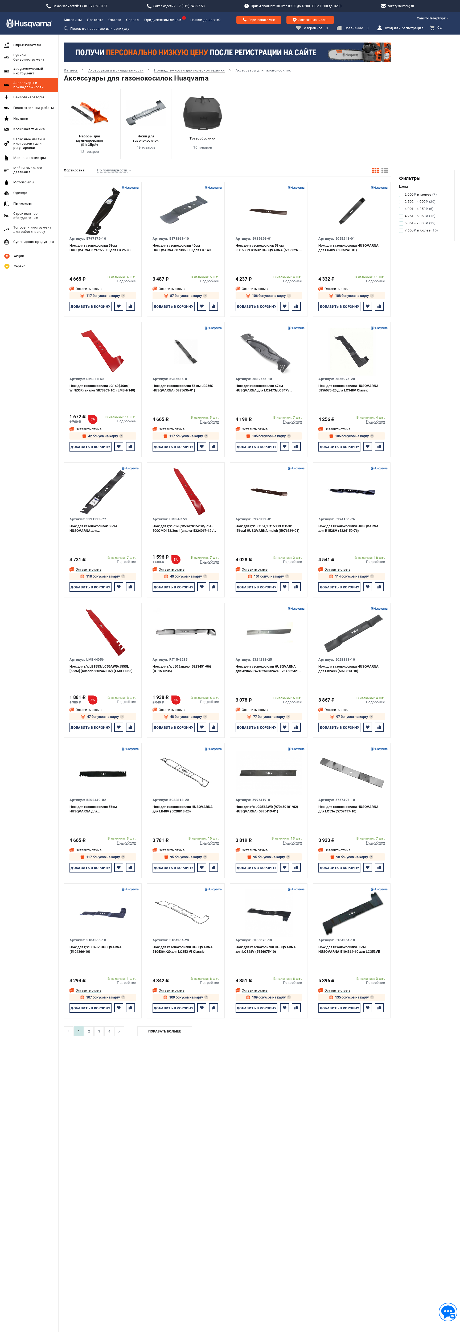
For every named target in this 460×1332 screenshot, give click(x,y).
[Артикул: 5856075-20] (351, 352)
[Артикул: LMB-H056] (102, 632)
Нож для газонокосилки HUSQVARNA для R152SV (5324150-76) (348, 528)
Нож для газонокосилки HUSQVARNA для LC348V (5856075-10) (266, 949)
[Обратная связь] (448, 1312)
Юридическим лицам (163, 20)
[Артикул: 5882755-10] (269, 352)
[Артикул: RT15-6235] (186, 632)
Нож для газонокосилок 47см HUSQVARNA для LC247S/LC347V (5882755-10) (263, 388)
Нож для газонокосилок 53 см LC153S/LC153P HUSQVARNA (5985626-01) (267, 247)
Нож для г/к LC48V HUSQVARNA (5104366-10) (95, 949)
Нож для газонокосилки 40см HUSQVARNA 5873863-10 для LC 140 (182, 247)
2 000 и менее (421, 194)
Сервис (132, 20)
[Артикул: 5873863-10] (186, 211)
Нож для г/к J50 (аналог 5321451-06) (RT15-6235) (182, 668)
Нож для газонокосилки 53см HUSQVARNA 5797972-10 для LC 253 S (99, 247)
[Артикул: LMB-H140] (102, 352)
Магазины (73, 20)
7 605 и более (421, 230)
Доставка (95, 20)
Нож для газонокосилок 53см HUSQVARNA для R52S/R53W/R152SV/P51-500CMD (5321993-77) (96, 528)
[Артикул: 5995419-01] (269, 772)
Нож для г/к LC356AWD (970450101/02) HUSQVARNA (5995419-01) (267, 809)
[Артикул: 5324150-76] (351, 492)
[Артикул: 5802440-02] (102, 772)
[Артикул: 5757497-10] (351, 772)
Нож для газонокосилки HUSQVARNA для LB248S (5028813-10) (348, 668)
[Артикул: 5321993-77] (102, 492)
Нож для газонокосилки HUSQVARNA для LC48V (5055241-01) (348, 247)
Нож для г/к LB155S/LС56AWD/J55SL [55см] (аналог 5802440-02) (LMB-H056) (101, 668)
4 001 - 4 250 (419, 209)
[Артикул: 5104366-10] (102, 913)
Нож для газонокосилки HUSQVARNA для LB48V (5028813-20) (183, 809)
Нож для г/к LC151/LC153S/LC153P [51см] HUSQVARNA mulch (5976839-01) (267, 528)
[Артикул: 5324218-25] (269, 632)
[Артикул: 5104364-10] (351, 913)
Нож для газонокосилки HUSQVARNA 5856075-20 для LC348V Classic (348, 388)
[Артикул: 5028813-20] (186, 772)
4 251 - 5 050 (420, 216)
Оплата (114, 20)
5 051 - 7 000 (420, 223)
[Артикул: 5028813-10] (351, 632)
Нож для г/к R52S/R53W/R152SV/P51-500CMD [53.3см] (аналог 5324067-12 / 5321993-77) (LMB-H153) (183, 528)
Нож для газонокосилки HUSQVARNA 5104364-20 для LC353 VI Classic (183, 949)
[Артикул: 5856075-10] (269, 913)
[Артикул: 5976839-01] (269, 492)
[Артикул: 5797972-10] (102, 211)
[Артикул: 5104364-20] (186, 913)
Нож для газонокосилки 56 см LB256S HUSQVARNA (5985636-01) (183, 388)
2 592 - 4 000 (420, 202)
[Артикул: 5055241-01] (351, 211)
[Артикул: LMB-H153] (186, 492)
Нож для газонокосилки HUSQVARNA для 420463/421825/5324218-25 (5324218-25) (269, 668)
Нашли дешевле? (205, 20)
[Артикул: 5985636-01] (186, 352)
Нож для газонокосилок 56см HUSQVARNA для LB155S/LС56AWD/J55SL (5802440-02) (99, 809)
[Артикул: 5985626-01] (269, 211)
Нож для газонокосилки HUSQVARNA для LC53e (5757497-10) (348, 809)
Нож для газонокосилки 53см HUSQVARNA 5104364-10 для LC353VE (349, 949)
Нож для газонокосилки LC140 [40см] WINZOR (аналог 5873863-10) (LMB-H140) (102, 388)
